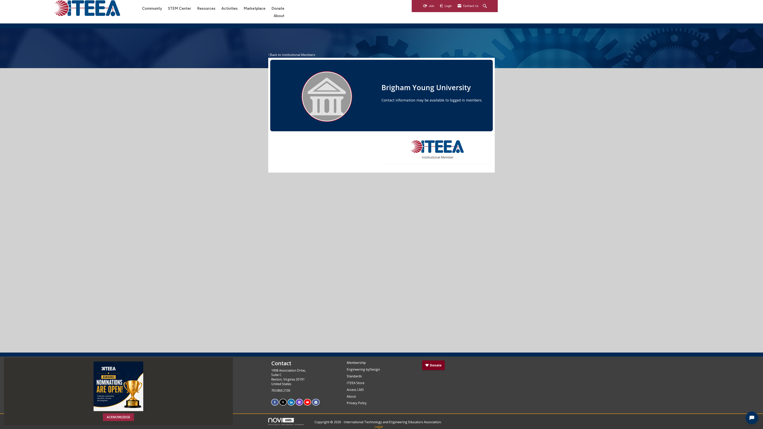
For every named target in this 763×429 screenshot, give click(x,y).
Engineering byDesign (363, 369)
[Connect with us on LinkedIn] (291, 402)
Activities (229, 8)
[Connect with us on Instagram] (299, 402)
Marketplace (254, 8)
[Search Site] (485, 6)
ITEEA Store (355, 383)
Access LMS (355, 389)
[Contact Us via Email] (316, 402)
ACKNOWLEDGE (118, 417)
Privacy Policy (357, 403)
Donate (277, 8)
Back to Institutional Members (292, 55)
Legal (379, 426)
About (279, 16)
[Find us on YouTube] (307, 402)
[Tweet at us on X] (283, 402)
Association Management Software (286, 424)
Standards (354, 376)
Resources (206, 8)
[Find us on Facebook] (275, 402)
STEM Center (179, 8)
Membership (356, 362)
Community (152, 8)
